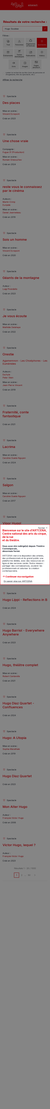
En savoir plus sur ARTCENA (18, 581)
